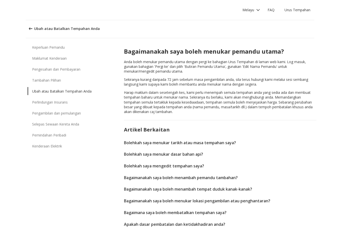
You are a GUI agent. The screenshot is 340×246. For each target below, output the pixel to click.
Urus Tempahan (297, 9)
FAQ (271, 9)
